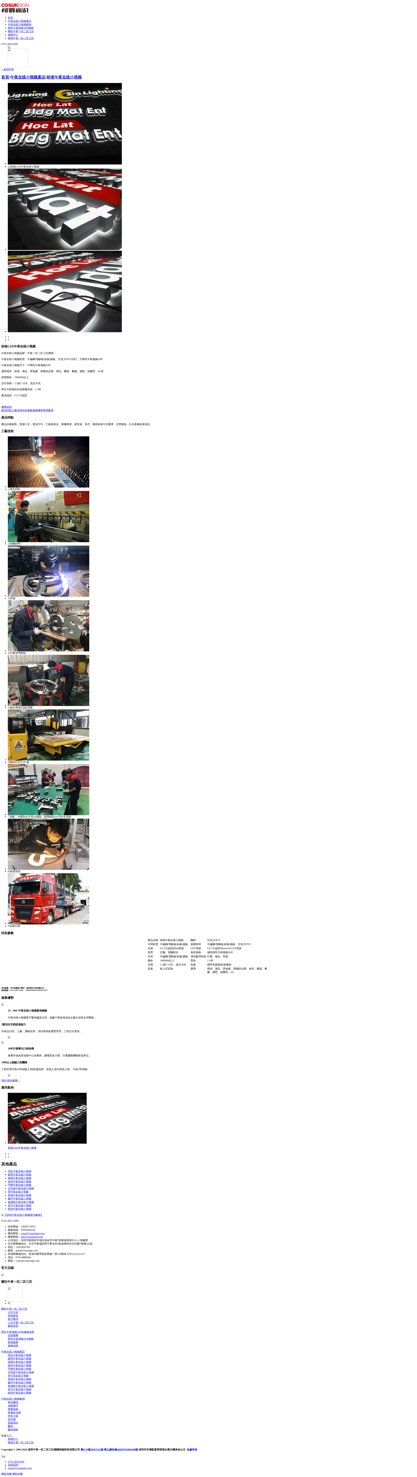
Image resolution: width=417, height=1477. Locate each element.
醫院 (10, 1426)
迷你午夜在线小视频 (19, 1181)
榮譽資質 (13, 1326)
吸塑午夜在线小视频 (19, 1174)
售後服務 (13, 1342)
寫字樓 (12, 1419)
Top (3, 1456)
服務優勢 (38, 410)
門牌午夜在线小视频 (19, 1185)
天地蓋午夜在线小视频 (21, 1188)
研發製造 (13, 1315)
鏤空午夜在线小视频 (19, 1198)
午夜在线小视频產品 (19, 21)
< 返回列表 (7, 69)
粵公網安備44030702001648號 (121, 1449)
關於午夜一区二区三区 (21, 31)
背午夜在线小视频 (18, 1191)
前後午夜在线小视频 (64, 77)
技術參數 (27, 410)
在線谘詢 (13, 1464)
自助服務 (13, 1335)
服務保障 (13, 1345)
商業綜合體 (14, 1412)
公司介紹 (13, 1312)
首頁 (10, 17)
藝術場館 (13, 1429)
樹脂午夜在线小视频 (19, 1178)
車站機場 (13, 1402)
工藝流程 (17, 410)
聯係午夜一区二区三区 (21, 38)
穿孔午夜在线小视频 (19, 1205)
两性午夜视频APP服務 (21, 28)
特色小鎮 (13, 1416)
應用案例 (48, 410)
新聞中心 (13, 34)
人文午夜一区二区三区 (21, 1322)
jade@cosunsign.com (32, 1236)
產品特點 (6, 410)
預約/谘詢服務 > (10, 1080)
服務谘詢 (6, 407)
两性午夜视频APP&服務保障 (17, 1332)
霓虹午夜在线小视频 (19, 1171)
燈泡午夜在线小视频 (19, 1209)
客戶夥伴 (13, 1319)
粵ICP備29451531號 (92, 1449)
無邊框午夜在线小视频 (21, 1202)
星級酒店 (13, 1422)
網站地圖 (6, 1473)
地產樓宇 (13, 1405)
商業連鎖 (13, 1409)
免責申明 (192, 1449)
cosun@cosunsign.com (33, 1233)
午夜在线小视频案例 (19, 24)
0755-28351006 (16, 1461)
